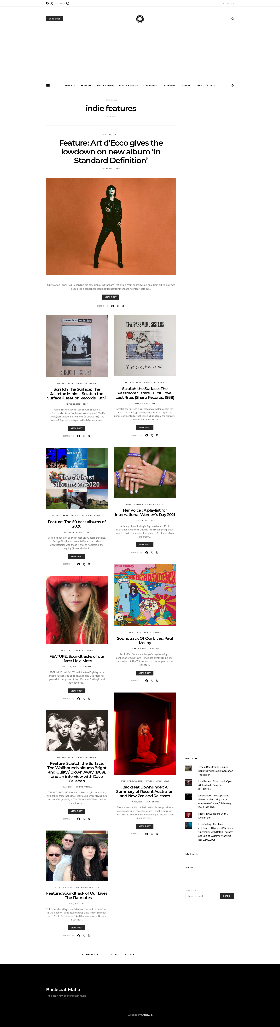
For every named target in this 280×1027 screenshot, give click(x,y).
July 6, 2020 (67, 787)
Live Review (150, 85)
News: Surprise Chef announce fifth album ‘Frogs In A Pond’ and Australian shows (214, 127)
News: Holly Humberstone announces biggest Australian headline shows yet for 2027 (178, 127)
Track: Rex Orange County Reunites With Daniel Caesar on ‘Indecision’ (215, 770)
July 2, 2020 (73, 904)
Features (61, 383)
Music (71, 383)
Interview (169, 85)
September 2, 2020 (137, 649)
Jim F (118, 169)
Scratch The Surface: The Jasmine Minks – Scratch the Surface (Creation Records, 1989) (77, 393)
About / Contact (226, 3)
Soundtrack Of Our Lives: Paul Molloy (145, 640)
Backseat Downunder (131, 781)
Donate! (186, 85)
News (68, 85)
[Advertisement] (140, 55)
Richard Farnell (84, 787)
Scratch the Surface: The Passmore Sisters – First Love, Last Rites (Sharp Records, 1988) (145, 393)
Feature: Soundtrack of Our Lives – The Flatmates (76, 895)
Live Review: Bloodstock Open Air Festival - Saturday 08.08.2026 (215, 785)
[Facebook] (47, 3)
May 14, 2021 (107, 169)
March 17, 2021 (141, 403)
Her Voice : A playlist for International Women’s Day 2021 (145, 512)
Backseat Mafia (63, 989)
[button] (232, 85)
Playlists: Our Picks (92, 516)
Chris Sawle (86, 667)
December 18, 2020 (73, 532)
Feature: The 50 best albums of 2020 (77, 524)
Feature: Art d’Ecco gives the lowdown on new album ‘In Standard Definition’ (111, 151)
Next (133, 954)
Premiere (86, 85)
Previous (92, 954)
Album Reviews (128, 85)
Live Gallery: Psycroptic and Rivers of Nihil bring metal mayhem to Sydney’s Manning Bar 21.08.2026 (141, 129)
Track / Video (105, 85)
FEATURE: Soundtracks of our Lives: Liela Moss (76, 658)
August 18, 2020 (69, 667)
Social (189, 867)
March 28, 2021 (73, 404)
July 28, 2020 (136, 802)
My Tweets (191, 853)
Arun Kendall (152, 802)
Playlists (75, 516)
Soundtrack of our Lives (81, 650)
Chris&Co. (146, 1014)
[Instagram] (67, 3)
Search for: (191, 890)
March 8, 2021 (141, 521)
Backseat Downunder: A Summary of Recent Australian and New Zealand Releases (144, 791)
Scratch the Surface (86, 383)
